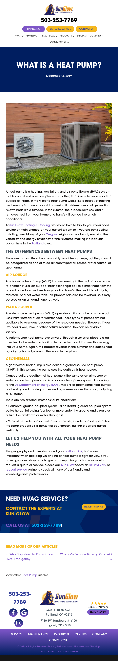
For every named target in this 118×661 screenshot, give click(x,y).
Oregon (51, 234)
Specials (82, 36)
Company (95, 36)
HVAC (18, 36)
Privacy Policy (56, 647)
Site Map (95, 647)
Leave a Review (98, 612)
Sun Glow (68, 465)
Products (66, 36)
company (99, 634)
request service (16, 469)
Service (16, 634)
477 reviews (102, 607)
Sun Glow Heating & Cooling (29, 225)
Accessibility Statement (77, 647)
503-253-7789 (59, 20)
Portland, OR (73, 451)
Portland (38, 243)
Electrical (48, 36)
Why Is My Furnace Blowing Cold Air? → (86, 557)
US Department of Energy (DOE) (36, 385)
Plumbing (31, 36)
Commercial (58, 42)
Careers (80, 634)
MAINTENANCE (38, 634)
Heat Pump (29, 575)
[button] (22, 36)
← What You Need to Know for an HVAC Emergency (29, 557)
